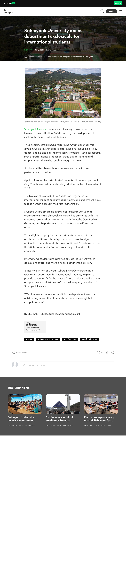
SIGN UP (118, 3)
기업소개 (7, 3)
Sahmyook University (36, 129)
